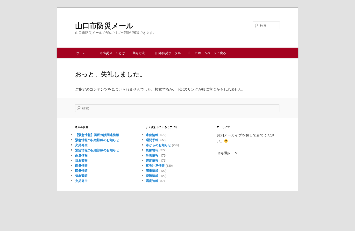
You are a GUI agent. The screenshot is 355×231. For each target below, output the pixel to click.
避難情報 (152, 175)
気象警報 (81, 160)
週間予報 (152, 139)
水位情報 (152, 134)
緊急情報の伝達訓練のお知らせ (97, 139)
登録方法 (138, 53)
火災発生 (81, 145)
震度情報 (152, 160)
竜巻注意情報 (155, 165)
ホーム (81, 53)
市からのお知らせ (158, 145)
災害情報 (152, 155)
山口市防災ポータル (167, 53)
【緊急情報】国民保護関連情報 (97, 134)
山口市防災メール (104, 25)
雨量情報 (81, 155)
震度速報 (152, 180)
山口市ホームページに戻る (207, 53)
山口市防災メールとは (109, 53)
